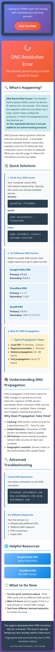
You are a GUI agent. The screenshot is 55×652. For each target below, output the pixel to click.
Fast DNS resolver (27, 572)
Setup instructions (27, 559)
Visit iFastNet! (27, 26)
